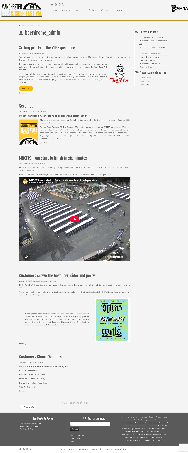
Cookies (73, 441)
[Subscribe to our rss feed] (64, 4)
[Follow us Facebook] (57, 4)
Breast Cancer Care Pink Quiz (29, 426)
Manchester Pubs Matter (150, 63)
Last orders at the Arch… (150, 57)
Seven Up (26, 106)
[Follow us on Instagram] (60, 4)
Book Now (26, 88)
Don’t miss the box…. (148, 60)
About (65, 10)
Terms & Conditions (77, 435)
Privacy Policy (75, 438)
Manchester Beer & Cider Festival (31, 423)
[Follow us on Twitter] (53, 4)
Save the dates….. (147, 67)
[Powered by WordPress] (100, 449)
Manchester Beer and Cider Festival (78, 449)
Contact (105, 10)
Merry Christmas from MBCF (151, 37)
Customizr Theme (121, 449)
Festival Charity (145, 78)
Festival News (40, 53)
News (78, 10)
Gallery (92, 10)
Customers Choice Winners (40, 356)
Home (54, 10)
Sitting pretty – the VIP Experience (47, 47)
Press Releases (50, 281)
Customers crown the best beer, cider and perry (57, 275)
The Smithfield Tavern (27, 429)
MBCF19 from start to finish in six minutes (53, 158)
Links (117, 10)
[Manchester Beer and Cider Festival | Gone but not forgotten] (21, 10)
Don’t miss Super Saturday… (151, 53)
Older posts (28, 407)
